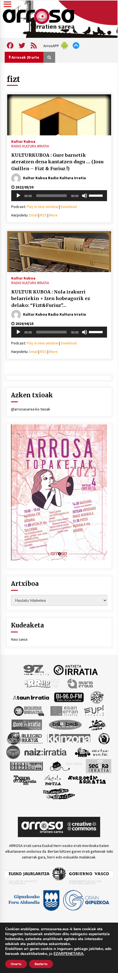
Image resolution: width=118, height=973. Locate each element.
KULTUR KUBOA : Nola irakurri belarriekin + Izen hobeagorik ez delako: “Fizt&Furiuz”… (50, 298)
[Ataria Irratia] (80, 683)
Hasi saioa (19, 639)
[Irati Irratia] (98, 724)
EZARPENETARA (68, 953)
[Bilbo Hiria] (69, 697)
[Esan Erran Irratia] (63, 710)
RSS (43, 215)
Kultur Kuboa (23, 141)
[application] (59, 195)
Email (33, 215)
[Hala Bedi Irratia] (65, 724)
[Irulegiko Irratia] (24, 738)
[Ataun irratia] (31, 697)
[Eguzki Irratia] (28, 710)
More (53, 215)
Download (69, 206)
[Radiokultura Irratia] (26, 765)
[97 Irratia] (36, 669)
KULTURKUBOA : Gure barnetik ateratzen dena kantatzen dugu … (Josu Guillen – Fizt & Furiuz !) (57, 161)
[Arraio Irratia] (42, 683)
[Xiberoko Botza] (52, 779)
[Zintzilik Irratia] (59, 793)
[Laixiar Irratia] (13, 751)
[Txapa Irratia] (25, 779)
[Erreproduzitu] (18, 195)
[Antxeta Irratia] (76, 669)
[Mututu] (84, 195)
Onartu (16, 964)
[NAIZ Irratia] (46, 751)
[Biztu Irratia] (97, 697)
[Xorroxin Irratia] (87, 779)
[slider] (96, 195)
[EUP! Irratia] (94, 710)
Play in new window (42, 206)
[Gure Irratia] (27, 724)
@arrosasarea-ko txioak (30, 409)
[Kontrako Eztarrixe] (103, 738)
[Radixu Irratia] (66, 765)
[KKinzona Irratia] (69, 738)
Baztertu (41, 964)
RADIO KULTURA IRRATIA (30, 146)
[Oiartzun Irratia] (92, 751)
